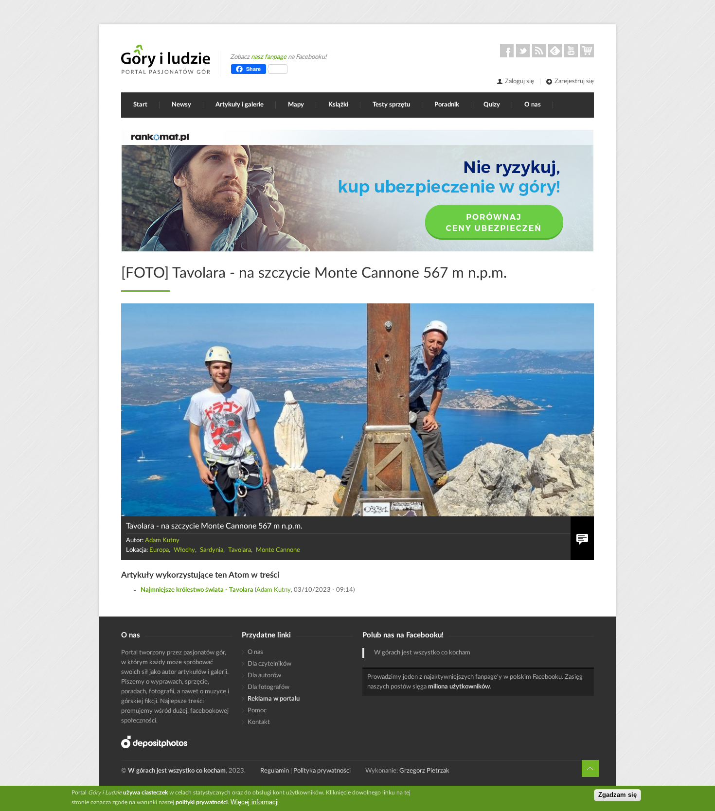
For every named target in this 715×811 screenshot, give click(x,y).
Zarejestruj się (574, 81)
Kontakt (259, 722)
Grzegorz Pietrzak (424, 771)
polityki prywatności (202, 802)
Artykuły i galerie (239, 105)
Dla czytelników (269, 664)
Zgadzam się (617, 795)
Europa (159, 550)
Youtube (571, 50)
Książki (338, 105)
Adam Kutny (162, 540)
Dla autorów (264, 675)
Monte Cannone (278, 550)
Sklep (587, 50)
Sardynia (211, 550)
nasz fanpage (268, 57)
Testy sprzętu (391, 105)
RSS (539, 50)
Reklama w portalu (274, 699)
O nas (532, 105)
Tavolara (239, 550)
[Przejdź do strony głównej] (165, 59)
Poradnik (446, 105)
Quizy (491, 105)
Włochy (184, 550)
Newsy (181, 105)
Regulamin (274, 771)
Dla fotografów (268, 687)
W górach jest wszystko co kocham (422, 653)
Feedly (555, 50)
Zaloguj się (519, 81)
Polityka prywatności (322, 771)
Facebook (507, 50)
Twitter (523, 50)
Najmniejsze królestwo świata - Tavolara (197, 590)
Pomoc (257, 710)
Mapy (296, 105)
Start (140, 105)
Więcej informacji (255, 802)
